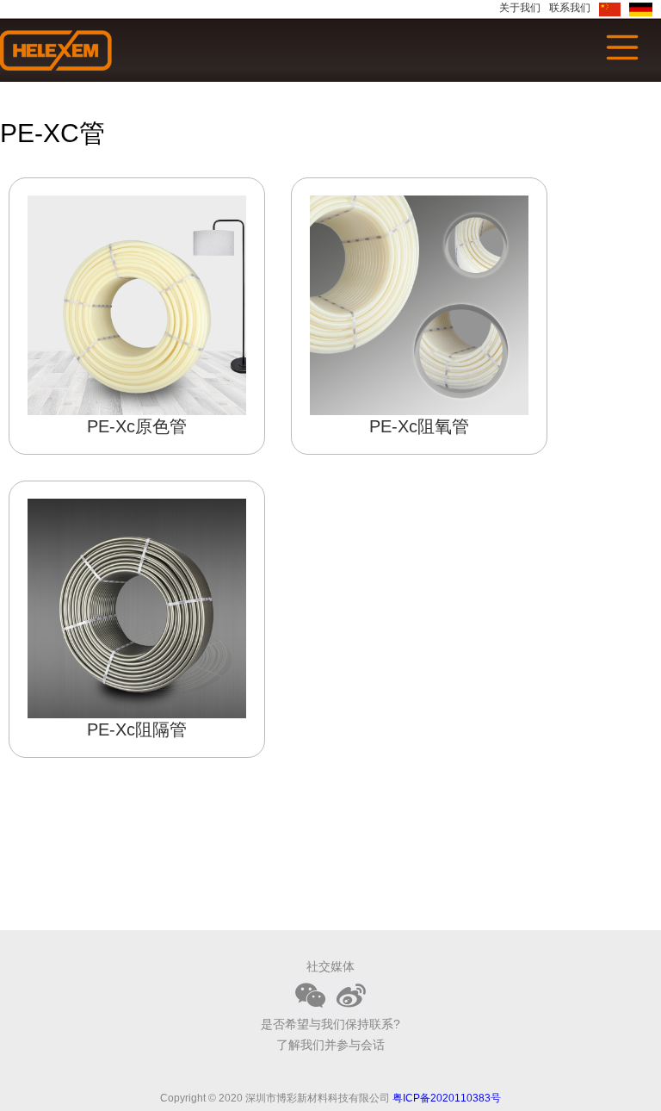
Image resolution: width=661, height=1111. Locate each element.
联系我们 (569, 8)
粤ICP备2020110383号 (446, 1098)
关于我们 (520, 8)
